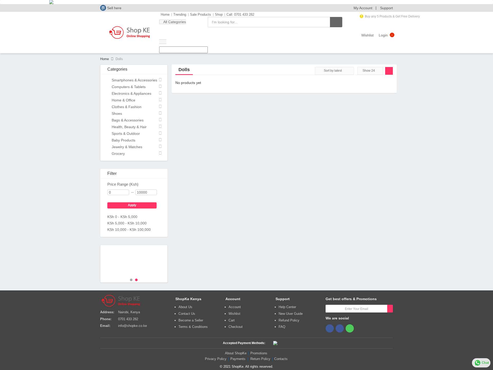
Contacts (281, 359)
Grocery (118, 153)
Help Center (287, 307)
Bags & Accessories (128, 120)
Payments (237, 359)
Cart (232, 320)
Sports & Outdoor (126, 133)
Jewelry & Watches (127, 147)
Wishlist (234, 314)
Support (386, 8)
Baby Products (123, 140)
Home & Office (123, 100)
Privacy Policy (215, 359)
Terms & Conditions (193, 327)
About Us (185, 307)
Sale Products (200, 14)
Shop (219, 14)
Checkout (236, 327)
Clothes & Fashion (126, 107)
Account (235, 307)
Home (165, 14)
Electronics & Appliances (131, 93)
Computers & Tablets (129, 87)
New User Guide (291, 314)
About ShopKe (235, 353)
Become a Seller (190, 320)
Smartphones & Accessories (134, 80)
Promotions (258, 353)
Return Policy (260, 359)
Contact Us (186, 314)
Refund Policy (289, 320)
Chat (485, 363)
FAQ (282, 327)
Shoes (117, 113)
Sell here (113, 8)
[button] (363, 8)
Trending (179, 14)
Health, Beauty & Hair (129, 127)
